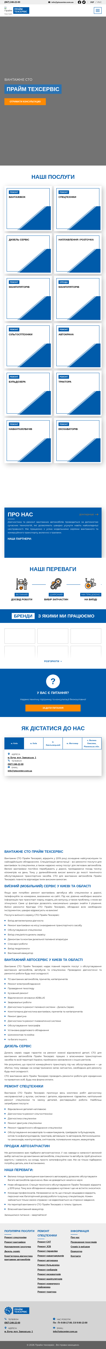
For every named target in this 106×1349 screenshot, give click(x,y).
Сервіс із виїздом (80, 1247)
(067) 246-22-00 (12, 2)
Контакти (76, 1256)
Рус (99, 2)
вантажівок (17, 194)
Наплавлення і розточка (76, 239)
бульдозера (17, 379)
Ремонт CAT (44, 1242)
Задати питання (53, 708)
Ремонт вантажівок (15, 1242)
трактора (65, 379)
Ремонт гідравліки (48, 1251)
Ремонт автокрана (48, 1260)
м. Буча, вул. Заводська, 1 (22, 757)
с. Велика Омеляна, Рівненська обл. (92, 743)
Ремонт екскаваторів (49, 1274)
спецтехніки (67, 194)
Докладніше (86, 514)
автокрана (66, 332)
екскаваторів (68, 426)
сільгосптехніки (20, 332)
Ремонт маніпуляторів (50, 1279)
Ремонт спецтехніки (15, 1237)
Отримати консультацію (25, 101)
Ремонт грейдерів (47, 1270)
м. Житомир (72, 743)
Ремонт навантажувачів (51, 1256)
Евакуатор (76, 1251)
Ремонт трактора (47, 1292)
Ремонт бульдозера (48, 1265)
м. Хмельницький (53, 743)
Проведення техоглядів (84, 1242)
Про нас (75, 1237)
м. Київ (14, 743)
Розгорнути (51, 661)
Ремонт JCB (44, 1246)
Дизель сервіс (19, 239)
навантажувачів (20, 426)
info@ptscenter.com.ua (62, 2)
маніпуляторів (19, 284)
